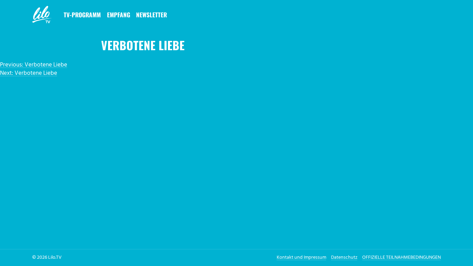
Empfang (118, 14)
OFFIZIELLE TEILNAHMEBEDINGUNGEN (401, 257)
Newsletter (151, 14)
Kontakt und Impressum (301, 257)
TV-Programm (82, 14)
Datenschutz (344, 257)
